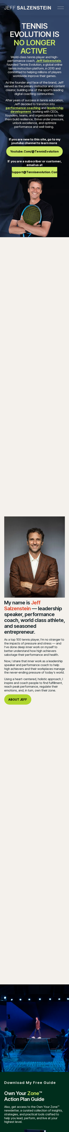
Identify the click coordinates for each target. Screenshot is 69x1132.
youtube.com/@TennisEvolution (34, 151)
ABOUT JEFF (17, 699)
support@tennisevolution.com (34, 172)
